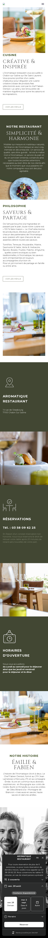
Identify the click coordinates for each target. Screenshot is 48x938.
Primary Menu (42, 4)
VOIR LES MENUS (13, 107)
